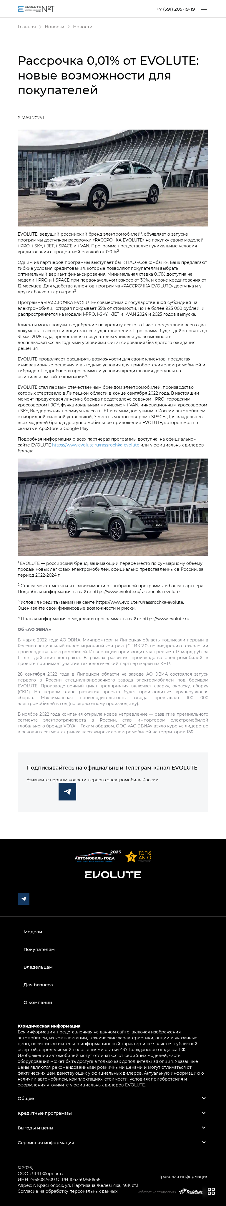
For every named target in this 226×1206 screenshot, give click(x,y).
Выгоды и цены (35, 1128)
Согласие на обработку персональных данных (67, 1191)
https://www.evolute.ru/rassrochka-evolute (95, 445)
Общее (26, 1098)
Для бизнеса (38, 984)
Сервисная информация (46, 1142)
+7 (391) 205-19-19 (176, 9)
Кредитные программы (45, 1113)
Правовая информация (182, 1176)
